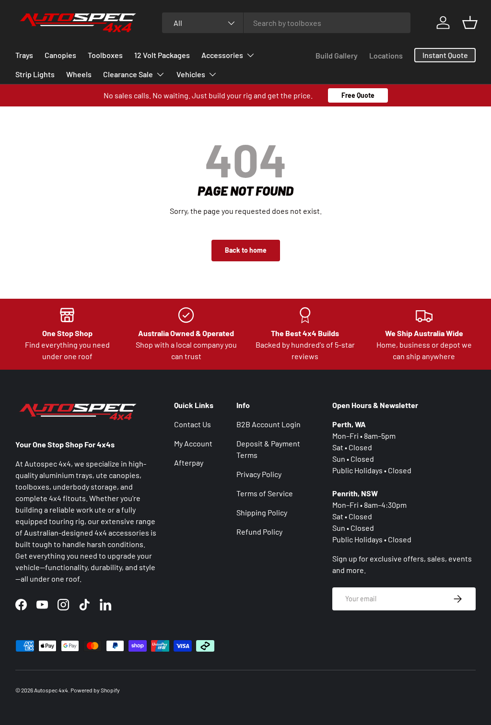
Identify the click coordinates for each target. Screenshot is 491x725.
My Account (193, 443)
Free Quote (357, 95)
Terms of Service (264, 493)
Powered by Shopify (95, 690)
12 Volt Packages (162, 54)
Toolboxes (105, 54)
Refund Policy (259, 531)
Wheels (79, 74)
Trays (24, 54)
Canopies (60, 54)
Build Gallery (337, 55)
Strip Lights (35, 74)
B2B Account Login (268, 424)
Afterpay (188, 462)
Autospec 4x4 (51, 690)
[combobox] (286, 22)
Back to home (246, 250)
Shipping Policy (261, 512)
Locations (386, 55)
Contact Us (192, 424)
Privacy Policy (258, 474)
